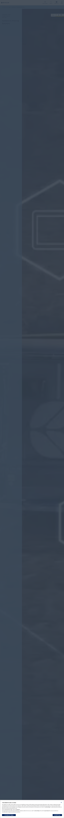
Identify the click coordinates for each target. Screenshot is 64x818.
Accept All (57, 815)
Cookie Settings (8, 815)
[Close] (61, 802)
